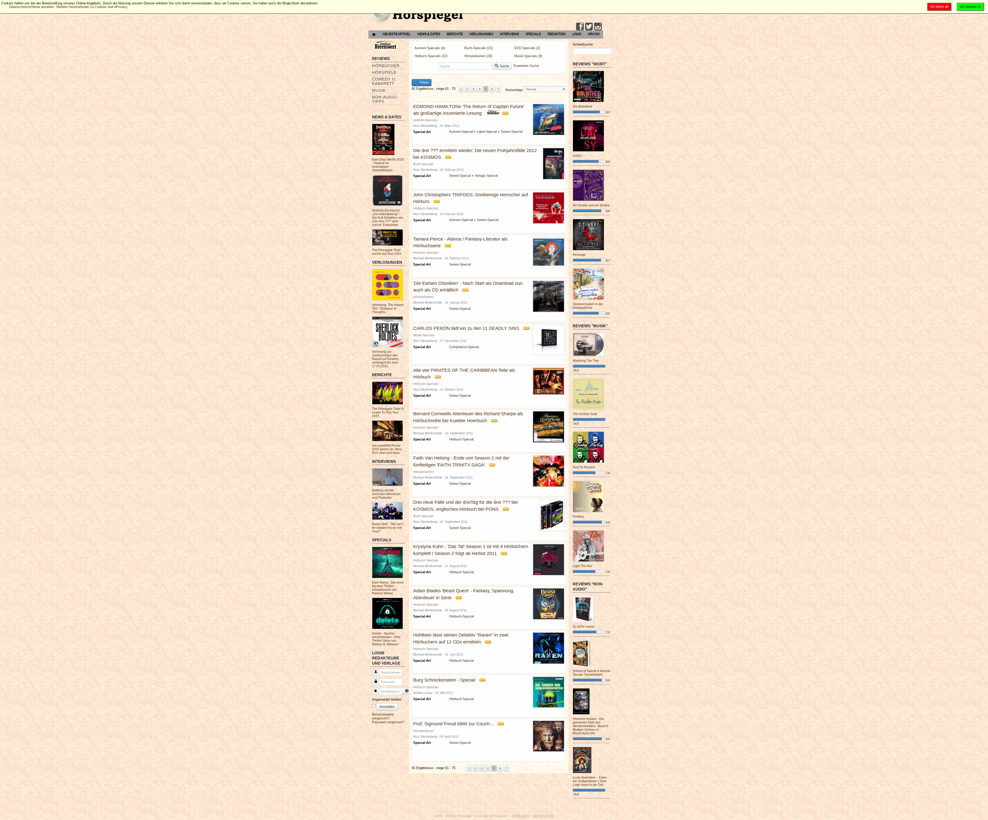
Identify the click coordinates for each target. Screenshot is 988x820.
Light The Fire (582, 566)
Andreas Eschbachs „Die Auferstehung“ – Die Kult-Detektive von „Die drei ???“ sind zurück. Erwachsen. (387, 218)
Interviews (509, 34)
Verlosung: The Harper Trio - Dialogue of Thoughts (388, 308)
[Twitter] (589, 26)
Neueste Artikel (397, 34)
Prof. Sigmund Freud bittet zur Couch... (453, 723)
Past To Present (584, 467)
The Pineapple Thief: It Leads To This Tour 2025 (387, 412)
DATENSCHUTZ (543, 815)
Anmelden (387, 707)
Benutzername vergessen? (383, 716)
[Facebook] (580, 26)
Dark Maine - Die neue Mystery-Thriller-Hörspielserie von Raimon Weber (388, 588)
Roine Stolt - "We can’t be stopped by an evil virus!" (387, 527)
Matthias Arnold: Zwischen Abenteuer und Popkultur (386, 494)
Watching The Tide (586, 361)
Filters (424, 82)
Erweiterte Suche (526, 66)
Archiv (594, 34)
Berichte (455, 34)
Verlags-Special (486, 176)
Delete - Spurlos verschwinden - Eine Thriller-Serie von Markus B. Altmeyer (386, 639)
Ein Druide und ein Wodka (591, 205)
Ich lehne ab (939, 6)
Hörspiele (384, 72)
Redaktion (557, 34)
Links (576, 34)
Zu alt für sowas (584, 626)
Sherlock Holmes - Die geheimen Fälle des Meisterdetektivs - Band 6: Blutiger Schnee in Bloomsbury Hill (591, 726)
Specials (533, 34)
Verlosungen (481, 34)
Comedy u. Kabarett (384, 81)
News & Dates (428, 34)
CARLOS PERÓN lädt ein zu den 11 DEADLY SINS (466, 328)
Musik (379, 90)
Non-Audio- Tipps (385, 99)
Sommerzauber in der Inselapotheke (588, 306)
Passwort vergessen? (388, 722)
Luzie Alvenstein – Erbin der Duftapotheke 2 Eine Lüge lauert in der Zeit (590, 781)
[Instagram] (598, 26)
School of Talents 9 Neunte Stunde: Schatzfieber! (591, 672)
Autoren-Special (461, 132)
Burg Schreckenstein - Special (444, 680)
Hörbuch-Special (461, 439)
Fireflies (578, 516)
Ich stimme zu (970, 6)
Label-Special (487, 132)
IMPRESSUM (521, 815)
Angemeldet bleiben (386, 699)
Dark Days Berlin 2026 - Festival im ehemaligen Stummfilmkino (388, 165)
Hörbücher (386, 66)
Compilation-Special (464, 347)
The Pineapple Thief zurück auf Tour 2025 (386, 251)
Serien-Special (511, 132)
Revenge (579, 255)
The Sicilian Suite (585, 414)
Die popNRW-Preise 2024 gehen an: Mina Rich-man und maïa (387, 449)
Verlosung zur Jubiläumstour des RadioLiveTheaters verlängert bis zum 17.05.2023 (385, 359)
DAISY (577, 156)
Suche (504, 66)
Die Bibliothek (582, 106)
